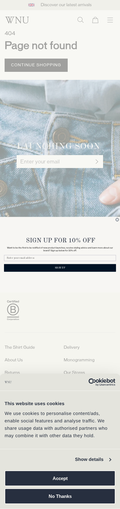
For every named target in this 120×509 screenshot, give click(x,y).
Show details (89, 459)
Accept (60, 478)
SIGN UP (60, 268)
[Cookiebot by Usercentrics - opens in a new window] (88, 382)
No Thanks (60, 496)
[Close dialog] (117, 219)
